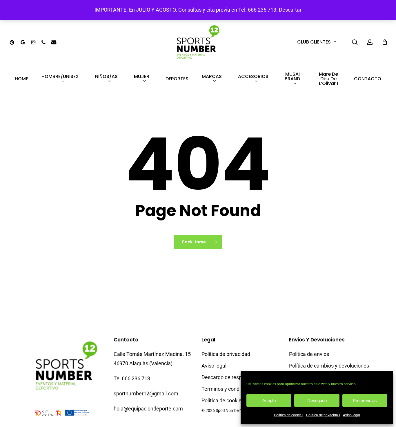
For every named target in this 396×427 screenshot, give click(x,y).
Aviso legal (351, 415)
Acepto (269, 400)
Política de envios (309, 354)
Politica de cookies (288, 415)
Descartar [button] (290, 10)
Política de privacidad (323, 415)
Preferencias (365, 400)
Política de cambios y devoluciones (329, 366)
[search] (354, 42)
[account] (369, 42)
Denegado (317, 400)
